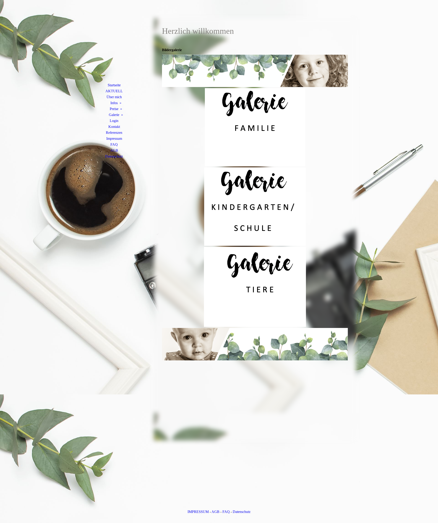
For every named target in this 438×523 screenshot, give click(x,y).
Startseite (114, 85)
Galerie (114, 115)
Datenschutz (114, 156)
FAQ (114, 144)
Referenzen (114, 133)
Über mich (114, 97)
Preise (114, 109)
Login (114, 121)
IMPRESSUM (198, 512)
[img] (114, 46)
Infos (114, 103)
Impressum (114, 138)
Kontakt (114, 127)
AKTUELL (114, 91)
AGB (114, 150)
